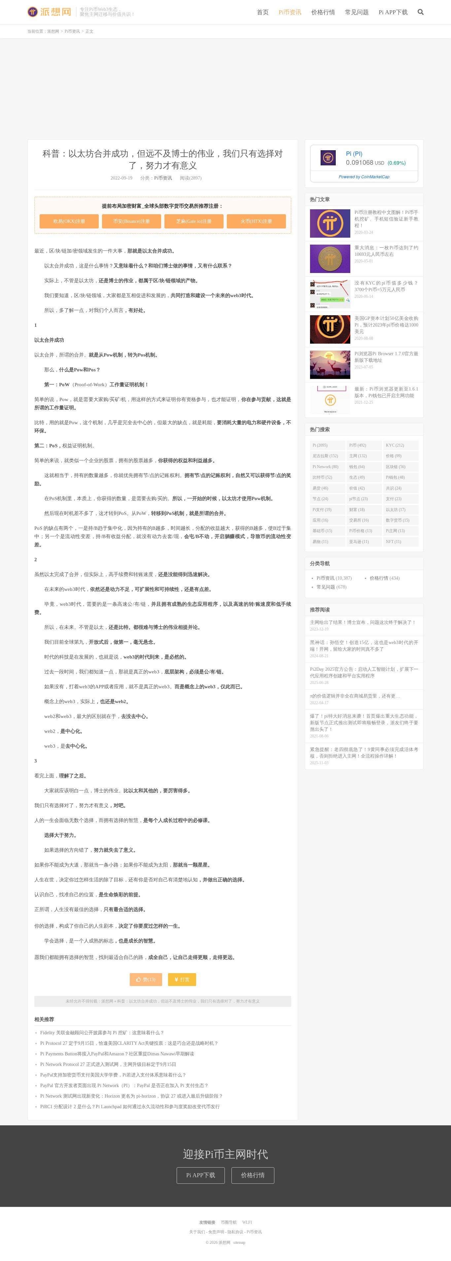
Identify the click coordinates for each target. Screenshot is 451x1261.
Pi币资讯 (290, 12)
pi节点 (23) (358, 498)
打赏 (184, 979)
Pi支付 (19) (322, 509)
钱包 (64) (357, 466)
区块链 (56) (395, 466)
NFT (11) (393, 541)
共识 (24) (393, 488)
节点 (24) (320, 498)
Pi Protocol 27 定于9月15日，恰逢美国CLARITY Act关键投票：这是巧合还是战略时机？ (129, 1043)
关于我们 (197, 1232)
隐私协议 (235, 1232)
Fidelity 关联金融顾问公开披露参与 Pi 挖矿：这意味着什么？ (102, 1032)
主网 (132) (358, 456)
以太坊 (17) (395, 509)
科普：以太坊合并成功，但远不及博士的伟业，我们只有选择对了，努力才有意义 (188, 1001)
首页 (263, 12)
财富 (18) (357, 509)
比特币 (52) (322, 477)
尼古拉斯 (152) (325, 456)
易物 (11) (320, 541)
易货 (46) (320, 488)
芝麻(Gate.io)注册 (194, 221)
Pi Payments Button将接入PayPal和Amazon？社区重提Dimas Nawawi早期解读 (117, 1053)
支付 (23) (393, 498)
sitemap (239, 1242)
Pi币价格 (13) (360, 530)
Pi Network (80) (325, 466)
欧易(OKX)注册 (69, 221)
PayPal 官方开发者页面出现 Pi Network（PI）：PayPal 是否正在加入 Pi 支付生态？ (124, 1085)
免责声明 (216, 1232)
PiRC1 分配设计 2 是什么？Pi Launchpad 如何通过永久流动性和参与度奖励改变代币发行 (130, 1106)
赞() (149, 979)
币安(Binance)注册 (131, 221)
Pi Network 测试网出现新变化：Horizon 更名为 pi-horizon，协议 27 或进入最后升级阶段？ (131, 1096)
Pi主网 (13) (395, 530)
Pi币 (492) (357, 445)
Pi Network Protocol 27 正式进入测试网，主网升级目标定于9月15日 (108, 1064)
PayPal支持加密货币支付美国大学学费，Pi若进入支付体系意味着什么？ (113, 1075)
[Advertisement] (225, 90)
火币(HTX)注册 (256, 221)
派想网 (50, 12)
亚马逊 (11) (359, 541)
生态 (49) (357, 477)
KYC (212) (395, 445)
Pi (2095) (320, 445)
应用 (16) (320, 520)
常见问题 (357, 12)
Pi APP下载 (393, 12)
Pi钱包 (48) (395, 477)
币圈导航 (229, 1222)
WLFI (247, 1222)
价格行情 (323, 12)
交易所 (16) (359, 520)
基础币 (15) (322, 530)
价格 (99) (393, 456)
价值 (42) (357, 488)
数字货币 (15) (397, 520)
